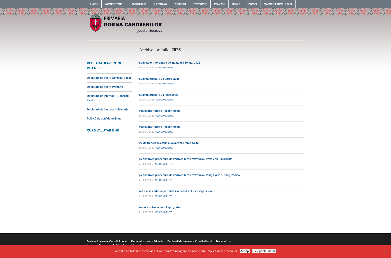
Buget (236, 4)
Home (94, 4)
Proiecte (219, 4)
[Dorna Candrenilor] (125, 32)
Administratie (113, 4)
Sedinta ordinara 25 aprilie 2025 (159, 78)
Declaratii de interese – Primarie (108, 109)
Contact (252, 4)
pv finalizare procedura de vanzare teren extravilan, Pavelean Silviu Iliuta (185, 159)
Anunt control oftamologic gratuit (160, 207)
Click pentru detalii (264, 251)
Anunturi (180, 4)
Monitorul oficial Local (278, 4)
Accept (245, 251)
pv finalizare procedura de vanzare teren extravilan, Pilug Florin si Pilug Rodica (189, 175)
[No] (385, 251)
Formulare (161, 4)
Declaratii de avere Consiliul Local (109, 77)
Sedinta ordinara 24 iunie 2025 (158, 94)
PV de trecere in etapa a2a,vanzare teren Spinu (169, 143)
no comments (165, 67)
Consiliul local (138, 4)
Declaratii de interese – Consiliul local (189, 241)
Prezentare (200, 4)
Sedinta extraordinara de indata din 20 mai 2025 (169, 62)
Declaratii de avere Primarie (105, 86)
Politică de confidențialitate (104, 118)
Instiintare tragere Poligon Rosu (159, 110)
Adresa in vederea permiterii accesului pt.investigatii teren (176, 191)
